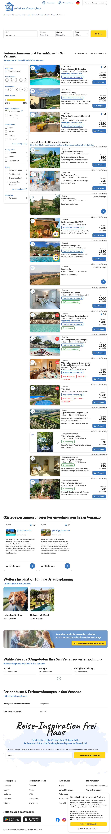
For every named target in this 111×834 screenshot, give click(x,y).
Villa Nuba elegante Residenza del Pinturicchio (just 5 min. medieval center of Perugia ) (76, 365)
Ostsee (6, 790)
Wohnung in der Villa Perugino (74, 340)
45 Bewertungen (76, 122)
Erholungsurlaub (18, 178)
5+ (26, 80)
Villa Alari (65, 389)
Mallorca (7, 794)
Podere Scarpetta (68, 199)
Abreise (59, 32)
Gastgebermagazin (94, 790)
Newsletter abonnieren (90, 755)
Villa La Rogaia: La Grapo (71, 460)
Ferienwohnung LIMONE (72, 222)
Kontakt (62, 803)
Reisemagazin (65, 794)
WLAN (18, 131)
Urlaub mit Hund (18, 170)
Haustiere (18, 153)
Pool (18, 127)
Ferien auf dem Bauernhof (18, 183)
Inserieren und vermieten (97, 785)
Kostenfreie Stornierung (18, 116)
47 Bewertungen (76, 73)
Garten (18, 135)
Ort (7, 32)
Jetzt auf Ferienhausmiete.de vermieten (88, 643)
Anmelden (51, 3)
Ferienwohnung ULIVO (71, 246)
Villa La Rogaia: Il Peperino (72, 483)
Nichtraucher (18, 160)
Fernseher (18, 139)
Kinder (18, 156)
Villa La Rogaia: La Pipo (71, 436)
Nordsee (7, 785)
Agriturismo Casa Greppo (72, 152)
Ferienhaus (18, 198)
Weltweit (7, 798)
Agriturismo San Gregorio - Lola (74, 413)
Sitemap (7, 803)
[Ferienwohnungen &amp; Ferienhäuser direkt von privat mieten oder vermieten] (22, 8)
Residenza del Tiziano (70, 293)
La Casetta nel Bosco (70, 175)
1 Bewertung (75, 321)
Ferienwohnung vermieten (95, 3)
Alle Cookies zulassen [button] (88, 824)
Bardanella (66, 269)
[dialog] (88, 812)
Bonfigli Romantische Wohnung (75, 316)
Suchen (98, 34)
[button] (88, 829)
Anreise (43, 32)
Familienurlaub (18, 174)
